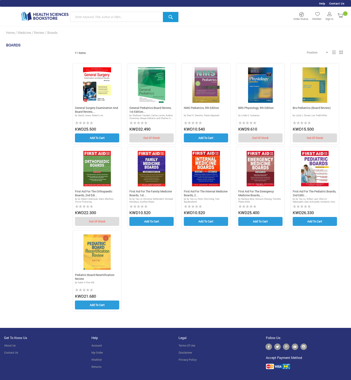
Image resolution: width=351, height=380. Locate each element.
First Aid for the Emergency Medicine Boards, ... (256, 193)
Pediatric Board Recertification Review (94, 277)
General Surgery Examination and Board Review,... (96, 110)
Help (322, 3)
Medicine (24, 32)
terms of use (187, 345)
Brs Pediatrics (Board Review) (312, 108)
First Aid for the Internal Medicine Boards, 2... (206, 193)
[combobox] (124, 17)
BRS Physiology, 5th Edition (256, 108)
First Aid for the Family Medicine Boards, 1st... (150, 193)
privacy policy (188, 360)
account (96, 345)
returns (96, 367)
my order (97, 352)
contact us (11, 352)
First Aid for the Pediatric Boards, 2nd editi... (314, 193)
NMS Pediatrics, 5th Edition (201, 108)
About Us (10, 345)
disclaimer (185, 352)
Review (39, 32)
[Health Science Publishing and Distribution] (44, 16)
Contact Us (336, 3)
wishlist (96, 360)
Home (10, 32)
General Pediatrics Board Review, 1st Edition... (150, 110)
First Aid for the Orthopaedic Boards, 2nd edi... (93, 193)
